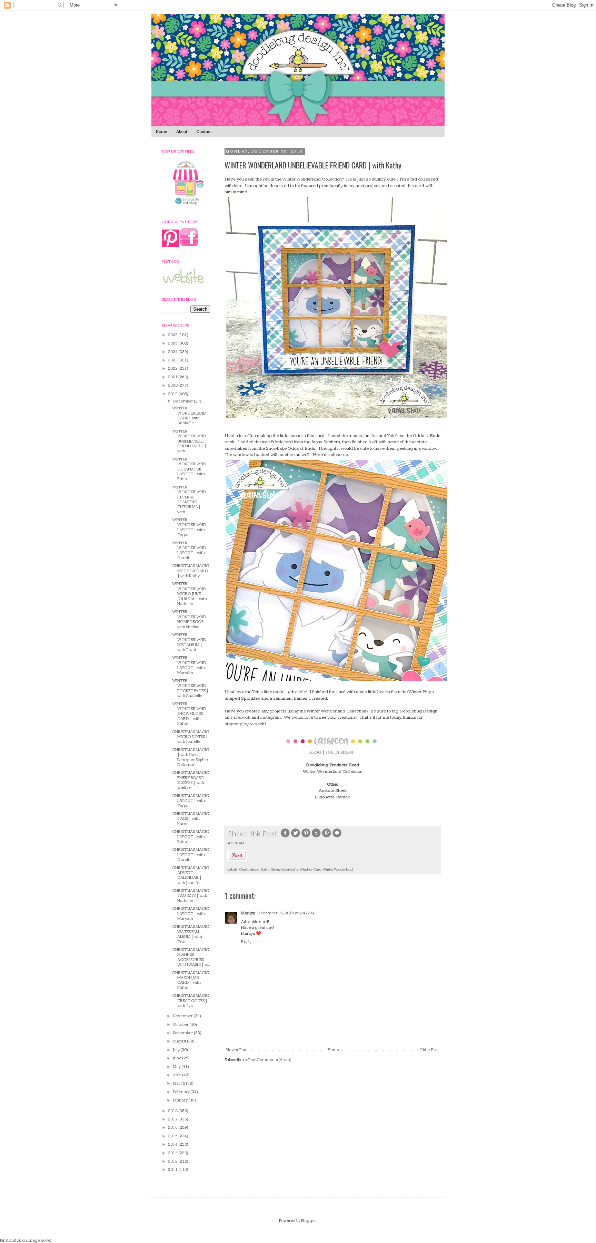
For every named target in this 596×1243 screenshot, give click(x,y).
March (179, 1083)
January (180, 1100)
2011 (173, 1169)
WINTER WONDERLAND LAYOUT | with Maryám (189, 665)
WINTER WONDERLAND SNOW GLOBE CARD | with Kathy (189, 714)
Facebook (240, 717)
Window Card (310, 869)
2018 (173, 1111)
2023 (173, 360)
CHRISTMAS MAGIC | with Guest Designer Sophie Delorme (190, 757)
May (177, 1066)
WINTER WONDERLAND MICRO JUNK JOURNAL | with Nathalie (189, 593)
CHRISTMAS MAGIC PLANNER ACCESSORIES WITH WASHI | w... (191, 957)
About (181, 131)
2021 (173, 377)
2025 (173, 343)
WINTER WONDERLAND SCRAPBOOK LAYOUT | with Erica (189, 469)
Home (161, 131)
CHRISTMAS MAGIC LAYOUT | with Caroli (190, 854)
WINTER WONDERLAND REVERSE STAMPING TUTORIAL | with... (189, 500)
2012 (173, 1161)
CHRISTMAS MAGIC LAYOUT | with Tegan (190, 800)
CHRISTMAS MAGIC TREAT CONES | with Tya (190, 1000)
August (180, 1041)
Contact (204, 131)
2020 (173, 385)
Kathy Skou (270, 869)
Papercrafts (289, 869)
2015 (173, 1136)
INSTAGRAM (339, 752)
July (176, 1049)
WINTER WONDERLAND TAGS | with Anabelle (189, 416)
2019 (173, 394)
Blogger (308, 1220)
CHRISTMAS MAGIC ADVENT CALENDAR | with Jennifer (190, 875)
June (177, 1058)
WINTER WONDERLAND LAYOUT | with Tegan (189, 527)
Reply (246, 941)
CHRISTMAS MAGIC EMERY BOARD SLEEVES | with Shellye (190, 780)
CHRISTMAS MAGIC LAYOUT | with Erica (190, 836)
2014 (173, 1144)
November (183, 1016)
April (177, 1075)
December (183, 401)
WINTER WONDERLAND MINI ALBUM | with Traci (189, 642)
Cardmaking (249, 869)
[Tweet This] (295, 837)
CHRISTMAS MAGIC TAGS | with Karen (190, 818)
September (183, 1033)
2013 (173, 1153)
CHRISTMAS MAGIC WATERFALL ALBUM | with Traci (190, 934)
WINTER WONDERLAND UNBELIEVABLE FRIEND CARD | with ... (189, 441)
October (181, 1024)
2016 (173, 1127)
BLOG (315, 752)
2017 (173, 1119)
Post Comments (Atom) (269, 1059)
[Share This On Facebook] (285, 837)
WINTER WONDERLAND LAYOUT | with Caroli (189, 551)
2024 (173, 352)
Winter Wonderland (337, 869)
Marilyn (248, 913)
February (181, 1092)
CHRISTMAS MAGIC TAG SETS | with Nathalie (190, 895)
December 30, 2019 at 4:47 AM (285, 913)
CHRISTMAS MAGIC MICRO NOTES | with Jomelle (190, 737)
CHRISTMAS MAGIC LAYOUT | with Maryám (190, 913)
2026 (173, 335)
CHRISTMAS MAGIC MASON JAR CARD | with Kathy (190, 980)
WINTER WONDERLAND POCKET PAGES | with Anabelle (190, 688)
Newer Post (236, 1049)
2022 (173, 368)
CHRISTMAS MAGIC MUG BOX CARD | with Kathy (190, 571)
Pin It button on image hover (26, 1240)
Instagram (270, 717)
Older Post (429, 1049)
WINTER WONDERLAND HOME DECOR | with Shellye (189, 619)
